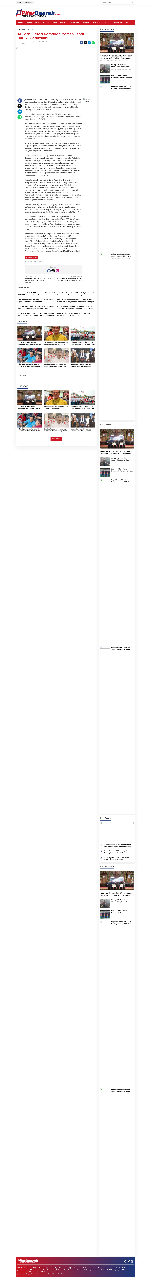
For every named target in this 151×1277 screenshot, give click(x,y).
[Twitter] (53, 270)
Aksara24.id (36, 1272)
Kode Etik (34, 1274)
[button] (133, 3)
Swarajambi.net (92, 1270)
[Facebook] (49, 270)
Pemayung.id (116, 1270)
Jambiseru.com (62, 1268)
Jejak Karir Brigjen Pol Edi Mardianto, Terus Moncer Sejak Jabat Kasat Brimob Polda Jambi (118, 846)
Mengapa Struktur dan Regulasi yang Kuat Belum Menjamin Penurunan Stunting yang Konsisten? (56, 343)
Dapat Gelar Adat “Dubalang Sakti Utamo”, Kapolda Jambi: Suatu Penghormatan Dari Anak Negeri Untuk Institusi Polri (118, 852)
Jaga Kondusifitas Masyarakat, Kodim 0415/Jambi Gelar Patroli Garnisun (68, 278)
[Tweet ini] (85, 42)
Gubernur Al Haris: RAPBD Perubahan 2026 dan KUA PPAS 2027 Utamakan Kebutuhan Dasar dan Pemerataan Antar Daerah (36, 294)
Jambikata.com (23, 1270)
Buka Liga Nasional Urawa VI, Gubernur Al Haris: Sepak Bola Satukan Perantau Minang (35, 301)
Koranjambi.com (91, 1268)
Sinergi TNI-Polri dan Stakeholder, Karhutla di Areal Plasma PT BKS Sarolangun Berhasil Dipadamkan (120, 66)
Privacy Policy (24, 1274)
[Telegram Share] (89, 42)
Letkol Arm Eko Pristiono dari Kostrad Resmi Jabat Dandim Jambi (117, 858)
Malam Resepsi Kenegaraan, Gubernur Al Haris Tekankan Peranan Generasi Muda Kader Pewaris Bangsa (75, 307)
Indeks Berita (62, 1274)
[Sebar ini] (81, 42)
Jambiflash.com (76, 1268)
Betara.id (61, 1270)
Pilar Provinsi (21, 43)
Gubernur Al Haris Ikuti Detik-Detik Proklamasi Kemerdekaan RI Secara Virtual (74, 314)
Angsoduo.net (104, 1268)
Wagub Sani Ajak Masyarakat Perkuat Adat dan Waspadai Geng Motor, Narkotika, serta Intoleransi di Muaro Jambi (81, 365)
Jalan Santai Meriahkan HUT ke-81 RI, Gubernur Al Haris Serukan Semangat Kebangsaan (75, 294)
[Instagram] (57, 270)
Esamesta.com (36, 1270)
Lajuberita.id (118, 1268)
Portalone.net (22, 1272)
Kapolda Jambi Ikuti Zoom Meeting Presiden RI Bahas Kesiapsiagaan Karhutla (121, 88)
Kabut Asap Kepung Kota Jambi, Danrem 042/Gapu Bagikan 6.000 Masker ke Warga (120, 255)
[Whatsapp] (93, 42)
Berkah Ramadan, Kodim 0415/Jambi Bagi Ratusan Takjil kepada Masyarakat (38, 279)
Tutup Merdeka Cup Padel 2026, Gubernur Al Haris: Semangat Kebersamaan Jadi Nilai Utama (35, 307)
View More (56, 439)
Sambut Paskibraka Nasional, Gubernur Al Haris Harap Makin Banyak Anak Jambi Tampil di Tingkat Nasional (76, 301)
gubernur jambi (31, 257)
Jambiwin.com (50, 1270)
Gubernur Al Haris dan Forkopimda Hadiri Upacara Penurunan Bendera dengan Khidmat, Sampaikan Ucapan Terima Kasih (36, 314)
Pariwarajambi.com (75, 1270)
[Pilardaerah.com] (38, 12)
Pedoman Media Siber (48, 1274)
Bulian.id (104, 1270)
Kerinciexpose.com (51, 1272)
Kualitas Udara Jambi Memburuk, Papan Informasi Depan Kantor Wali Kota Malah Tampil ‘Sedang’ (121, 77)
